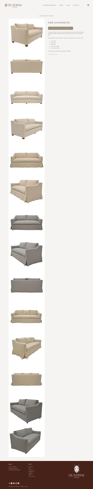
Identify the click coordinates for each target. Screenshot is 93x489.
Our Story (31, 466)
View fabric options (53, 54)
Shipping (31, 473)
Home (40, 15)
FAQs (68, 5)
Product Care (31, 471)
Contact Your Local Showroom (60, 28)
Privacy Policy (32, 476)
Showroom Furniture (13, 468)
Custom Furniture (49, 5)
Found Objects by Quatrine (15, 470)
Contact (76, 5)
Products (44, 15)
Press (30, 468)
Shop (61, 5)
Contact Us (31, 470)
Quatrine (17, 486)
